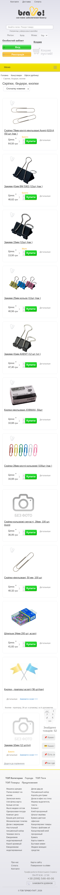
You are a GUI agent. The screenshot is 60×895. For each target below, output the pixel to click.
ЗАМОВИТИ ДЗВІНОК (42, 883)
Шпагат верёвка (38, 815)
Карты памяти (37, 840)
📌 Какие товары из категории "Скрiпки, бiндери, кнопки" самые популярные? (49, 737)
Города (29, 778)
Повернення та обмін (40, 865)
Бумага (34, 837)
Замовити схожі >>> (29, 699)
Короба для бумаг (39, 795)
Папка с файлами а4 (40, 828)
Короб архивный (13, 844)
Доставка (26, 2)
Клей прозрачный (39, 811)
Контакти (14, 2)
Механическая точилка (16, 821)
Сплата (37, 2)
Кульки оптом (12, 805)
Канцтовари (16, 75)
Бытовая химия (38, 844)
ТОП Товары (12, 782)
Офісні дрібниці (31, 75)
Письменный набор (40, 792)
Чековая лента (13, 834)
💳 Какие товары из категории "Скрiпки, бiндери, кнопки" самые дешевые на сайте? (49, 746)
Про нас (15, 862)
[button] (31, 141)
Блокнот (35, 808)
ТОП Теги (41, 778)
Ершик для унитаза (15, 818)
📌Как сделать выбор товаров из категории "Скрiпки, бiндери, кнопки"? (49, 763)
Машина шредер (14, 789)
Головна (4, 75)
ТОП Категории (14, 778)
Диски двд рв (37, 789)
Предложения (29, 782)
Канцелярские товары (41, 824)
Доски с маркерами (15, 824)
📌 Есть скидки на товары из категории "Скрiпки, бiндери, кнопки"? (49, 754)
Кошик (38, 42)
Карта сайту (36, 862)
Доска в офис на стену (41, 798)
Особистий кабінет (13, 40)
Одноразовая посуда (16, 811)
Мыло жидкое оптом (15, 808)
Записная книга (13, 798)
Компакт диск (12, 815)
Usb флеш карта (13, 802)
